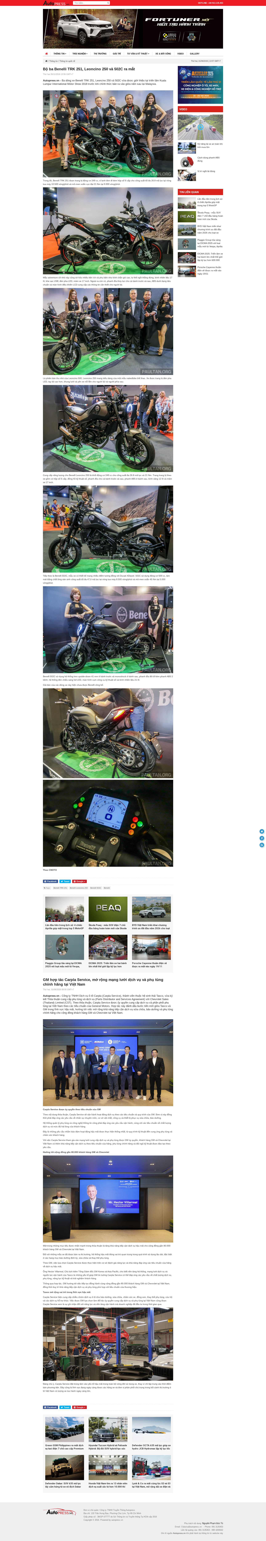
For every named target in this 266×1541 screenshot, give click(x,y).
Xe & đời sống (163, 54)
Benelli (107, 888)
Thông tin (59, 54)
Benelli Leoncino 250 (79, 888)
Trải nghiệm (79, 54)
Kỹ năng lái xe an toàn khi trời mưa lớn (210, 145)
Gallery (195, 54)
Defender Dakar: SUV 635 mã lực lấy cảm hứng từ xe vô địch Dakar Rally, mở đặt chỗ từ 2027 (63, 1485)
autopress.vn (117, 1520)
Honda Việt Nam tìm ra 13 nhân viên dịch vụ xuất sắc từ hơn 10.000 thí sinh (108, 1485)
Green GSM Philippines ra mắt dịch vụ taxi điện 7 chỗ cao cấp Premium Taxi (64, 1447)
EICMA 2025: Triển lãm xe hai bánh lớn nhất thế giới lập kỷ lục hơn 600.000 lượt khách (108, 965)
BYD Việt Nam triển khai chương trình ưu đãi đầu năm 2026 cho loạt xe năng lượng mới (151, 927)
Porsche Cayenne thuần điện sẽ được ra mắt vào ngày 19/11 (149, 965)
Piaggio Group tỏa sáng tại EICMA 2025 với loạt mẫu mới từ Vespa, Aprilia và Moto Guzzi (63, 965)
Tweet (66, 881)
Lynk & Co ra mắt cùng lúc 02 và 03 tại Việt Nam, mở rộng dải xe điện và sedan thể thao (151, 1485)
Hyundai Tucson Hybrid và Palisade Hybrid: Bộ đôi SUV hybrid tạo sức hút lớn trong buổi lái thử (108, 1447)
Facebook (51, 881)
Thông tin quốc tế (67, 61)
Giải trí (117, 54)
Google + (81, 881)
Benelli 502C (95, 888)
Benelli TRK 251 (60, 888)
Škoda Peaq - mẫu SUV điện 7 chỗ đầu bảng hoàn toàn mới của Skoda (108, 927)
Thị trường (100, 54)
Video (180, 54)
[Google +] (261, 845)
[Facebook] (261, 838)
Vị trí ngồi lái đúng (206, 171)
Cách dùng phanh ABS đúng (208, 159)
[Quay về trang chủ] (261, 831)
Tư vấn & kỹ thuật (137, 54)
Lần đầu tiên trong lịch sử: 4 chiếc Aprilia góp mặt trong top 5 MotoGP (64, 927)
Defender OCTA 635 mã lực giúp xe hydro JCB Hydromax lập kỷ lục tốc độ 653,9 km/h (151, 1447)
